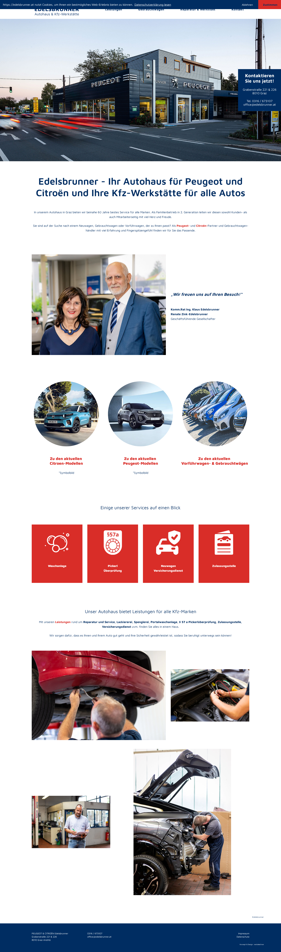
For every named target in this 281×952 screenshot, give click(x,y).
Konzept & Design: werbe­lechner (252, 944)
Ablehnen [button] (247, 4)
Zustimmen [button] (270, 4)
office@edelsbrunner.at (259, 104)
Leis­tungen (113, 9)
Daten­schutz (243, 936)
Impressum (243, 933)
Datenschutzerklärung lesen (152, 4)
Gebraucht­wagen (151, 9)
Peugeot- (183, 225)
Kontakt (238, 9)
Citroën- (202, 225)
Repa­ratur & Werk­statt (197, 9)
